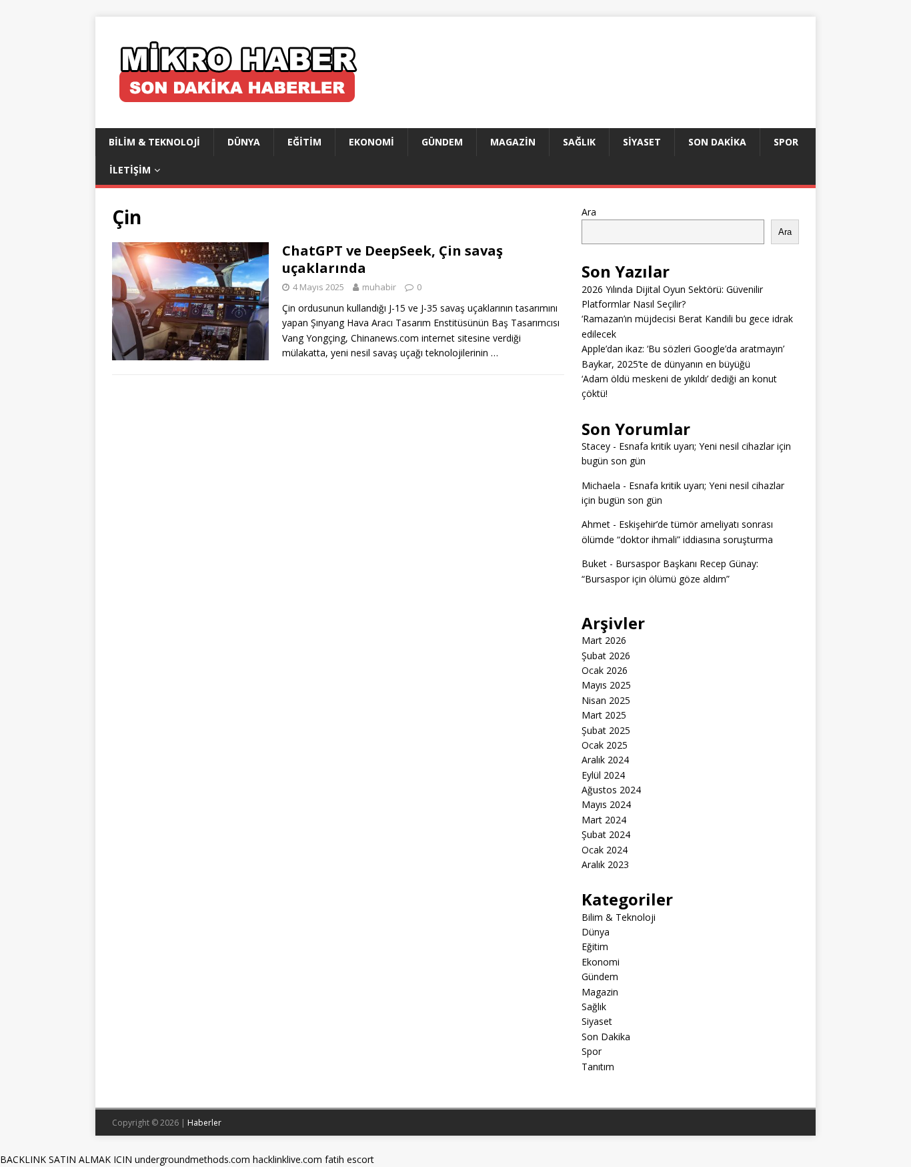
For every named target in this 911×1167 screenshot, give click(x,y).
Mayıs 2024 (606, 804)
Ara (589, 212)
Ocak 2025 (605, 745)
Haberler (204, 1122)
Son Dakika (717, 141)
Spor (786, 141)
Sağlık (579, 141)
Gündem (442, 141)
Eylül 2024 (603, 775)
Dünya (243, 141)
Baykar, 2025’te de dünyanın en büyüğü (666, 364)
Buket (594, 563)
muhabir (379, 287)
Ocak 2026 (605, 670)
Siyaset (642, 141)
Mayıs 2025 (606, 685)
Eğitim (304, 141)
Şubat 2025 (606, 730)
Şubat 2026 (606, 655)
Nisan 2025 (606, 700)
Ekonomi (371, 141)
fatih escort (349, 1159)
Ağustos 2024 (611, 789)
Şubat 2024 (606, 834)
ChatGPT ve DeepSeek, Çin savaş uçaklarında (392, 259)
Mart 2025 (604, 715)
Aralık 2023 (605, 864)
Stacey (596, 446)
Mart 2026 (604, 640)
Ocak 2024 (605, 849)
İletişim (130, 169)
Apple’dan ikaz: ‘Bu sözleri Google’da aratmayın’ (683, 348)
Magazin (513, 141)
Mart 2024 (604, 819)
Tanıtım (598, 1066)
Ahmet (596, 524)
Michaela (601, 485)
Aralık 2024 (605, 759)
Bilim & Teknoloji (154, 141)
